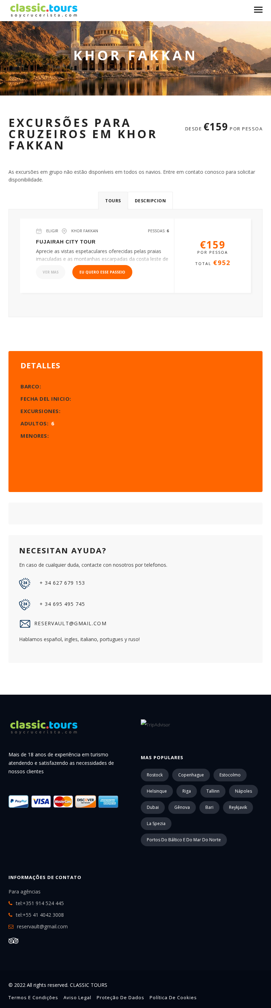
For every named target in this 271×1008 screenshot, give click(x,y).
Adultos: (37, 423)
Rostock (155, 775)
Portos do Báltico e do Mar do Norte (184, 840)
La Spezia (156, 823)
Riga (186, 791)
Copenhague (191, 775)
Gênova (182, 807)
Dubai (153, 807)
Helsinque (157, 791)
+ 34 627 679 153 (61, 582)
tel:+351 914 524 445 (40, 903)
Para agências (24, 891)
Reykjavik (238, 807)
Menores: (34, 435)
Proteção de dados (120, 997)
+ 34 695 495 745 (61, 604)
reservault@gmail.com (70, 623)
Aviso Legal (77, 997)
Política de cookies (173, 997)
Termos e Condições (33, 997)
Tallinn (212, 791)
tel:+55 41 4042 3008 (40, 914)
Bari (209, 807)
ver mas (51, 272)
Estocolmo (230, 775)
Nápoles (243, 791)
